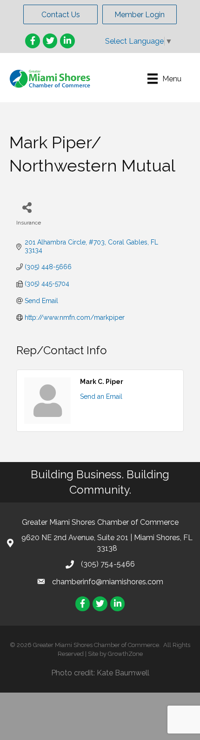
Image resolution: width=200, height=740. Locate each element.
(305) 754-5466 (108, 564)
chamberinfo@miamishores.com (107, 581)
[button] (60, 14)
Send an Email (101, 396)
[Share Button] (26, 207)
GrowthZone (125, 653)
